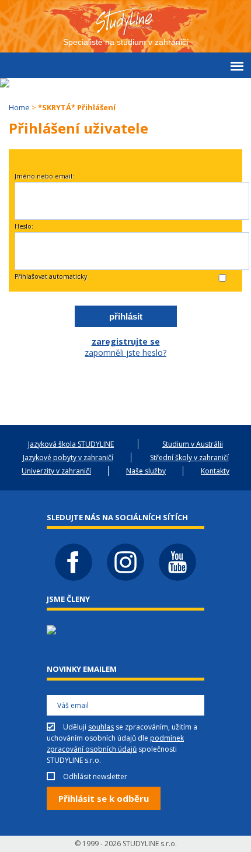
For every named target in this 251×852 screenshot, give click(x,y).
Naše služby (146, 471)
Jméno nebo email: (44, 176)
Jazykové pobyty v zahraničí (68, 457)
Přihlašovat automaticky (51, 276)
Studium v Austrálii (192, 444)
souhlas (101, 727)
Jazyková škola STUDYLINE (71, 444)
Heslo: (24, 226)
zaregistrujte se (126, 341)
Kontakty (215, 471)
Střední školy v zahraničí (189, 457)
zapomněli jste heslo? (125, 352)
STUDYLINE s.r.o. (150, 844)
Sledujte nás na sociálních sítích (117, 517)
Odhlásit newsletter (95, 776)
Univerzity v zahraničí (56, 471)
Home (19, 107)
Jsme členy (68, 599)
